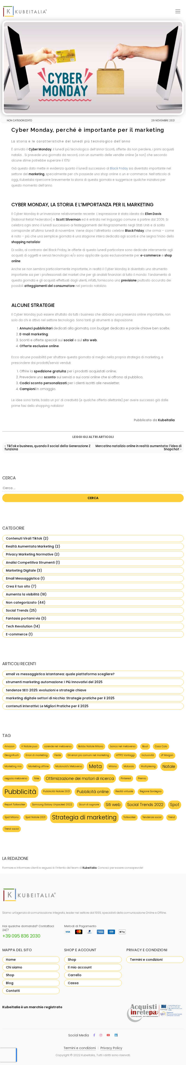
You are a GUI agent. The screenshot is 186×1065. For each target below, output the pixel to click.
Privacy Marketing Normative (29, 554)
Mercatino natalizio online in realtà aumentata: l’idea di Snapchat (138, 447)
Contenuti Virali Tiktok (24, 538)
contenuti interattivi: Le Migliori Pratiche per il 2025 (47, 706)
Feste (57, 755)
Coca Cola (161, 746)
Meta (95, 766)
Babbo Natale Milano (90, 746)
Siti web (113, 804)
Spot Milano (12, 817)
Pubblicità (20, 791)
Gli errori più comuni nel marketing (88, 755)
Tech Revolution (19, 626)
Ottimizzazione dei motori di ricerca (80, 778)
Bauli (145, 746)
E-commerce (16, 634)
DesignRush (12, 755)
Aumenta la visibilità (22, 594)
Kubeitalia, (88, 1055)
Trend (171, 817)
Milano (113, 766)
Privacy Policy (111, 1048)
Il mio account (80, 967)
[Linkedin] (116, 1035)
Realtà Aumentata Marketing (30, 546)
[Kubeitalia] (30, 11)
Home (11, 959)
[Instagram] (101, 1035)
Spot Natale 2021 (35, 817)
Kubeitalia (166, 420)
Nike (36, 778)
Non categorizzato (21, 602)
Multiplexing (148, 766)
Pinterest (126, 778)
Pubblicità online (93, 791)
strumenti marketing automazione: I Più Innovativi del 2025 (54, 682)
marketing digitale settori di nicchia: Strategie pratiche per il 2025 (60, 698)
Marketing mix (13, 766)
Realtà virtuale (124, 791)
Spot (174, 804)
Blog (9, 983)
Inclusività (148, 755)
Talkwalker (129, 817)
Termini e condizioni (146, 959)
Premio (142, 778)
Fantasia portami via (23, 618)
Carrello (74, 975)
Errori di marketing (37, 755)
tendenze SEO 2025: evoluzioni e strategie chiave (46, 690)
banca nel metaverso (122, 746)
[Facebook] (94, 1035)
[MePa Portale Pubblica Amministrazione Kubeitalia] (155, 1013)
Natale (168, 766)
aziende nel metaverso (57, 746)
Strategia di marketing (84, 817)
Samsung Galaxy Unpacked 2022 (52, 804)
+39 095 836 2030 (21, 936)
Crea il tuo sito (18, 586)
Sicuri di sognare (89, 804)
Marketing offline (38, 766)
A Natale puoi (29, 746)
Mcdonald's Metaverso (68, 766)
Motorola (129, 766)
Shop (10, 975)
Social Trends (17, 610)
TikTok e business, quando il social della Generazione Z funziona (48, 447)
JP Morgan (167, 755)
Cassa (73, 983)
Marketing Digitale (21, 570)
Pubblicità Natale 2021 (56, 791)
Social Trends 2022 (145, 804)
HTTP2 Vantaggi (125, 755)
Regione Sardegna (151, 791)
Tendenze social (152, 817)
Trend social (12, 829)
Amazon (10, 746)
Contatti (13, 990)
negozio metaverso (16, 778)
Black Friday (119, 168)
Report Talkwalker (15, 804)
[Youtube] (108, 1035)
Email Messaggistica (22, 578)
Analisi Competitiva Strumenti (30, 562)
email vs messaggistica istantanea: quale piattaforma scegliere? (60, 674)
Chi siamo (14, 967)
